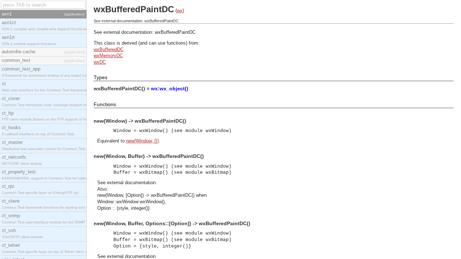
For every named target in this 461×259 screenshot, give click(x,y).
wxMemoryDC (108, 55)
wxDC (100, 62)
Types (100, 77)
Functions (105, 104)
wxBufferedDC (109, 49)
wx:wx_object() (169, 88)
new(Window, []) (142, 141)
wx (180, 10)
